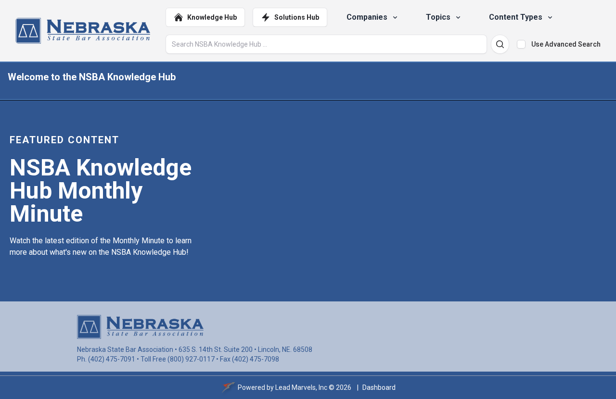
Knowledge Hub (212, 17)
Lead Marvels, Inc (301, 387)
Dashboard (379, 387)
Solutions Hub (296, 17)
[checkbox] (521, 44)
